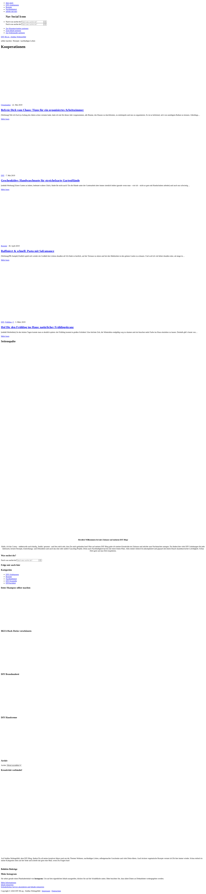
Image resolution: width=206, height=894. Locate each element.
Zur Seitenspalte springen (15, 33)
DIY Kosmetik (11, 581)
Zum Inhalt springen (13, 31)
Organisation (6, 105)
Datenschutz (56, 891)
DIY (2, 175)
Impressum (46, 891)
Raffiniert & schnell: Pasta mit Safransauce (27, 251)
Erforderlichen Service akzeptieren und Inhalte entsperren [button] (22, 887)
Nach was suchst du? (14, 22)
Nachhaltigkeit (11, 579)
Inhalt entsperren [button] (7, 885)
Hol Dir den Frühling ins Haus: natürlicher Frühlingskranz (37, 327)
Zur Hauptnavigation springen (17, 28)
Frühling (8, 322)
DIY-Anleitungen (12, 575)
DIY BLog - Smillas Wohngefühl (13, 37)
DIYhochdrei (11, 583)
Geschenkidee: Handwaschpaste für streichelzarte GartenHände (40, 180)
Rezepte (4, 246)
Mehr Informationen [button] (8, 883)
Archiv (3, 765)
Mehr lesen (5, 119)
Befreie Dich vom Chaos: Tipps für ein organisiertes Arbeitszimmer (42, 110)
